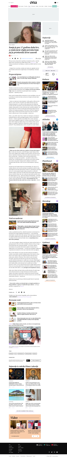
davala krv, (33, 62)
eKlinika (46, 119)
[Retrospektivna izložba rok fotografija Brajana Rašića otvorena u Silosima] (44, 102)
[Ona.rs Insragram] (54, 452)
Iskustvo (34, 353)
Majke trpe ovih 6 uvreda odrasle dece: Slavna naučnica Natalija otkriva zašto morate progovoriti (49, 58)
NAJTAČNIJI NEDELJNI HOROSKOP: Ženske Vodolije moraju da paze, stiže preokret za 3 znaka (49, 42)
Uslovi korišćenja (15, 347)
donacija (11, 353)
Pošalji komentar (36, 360)
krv (15, 353)
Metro (22, 286)
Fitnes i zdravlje (11, 44)
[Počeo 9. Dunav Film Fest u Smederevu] (44, 107)
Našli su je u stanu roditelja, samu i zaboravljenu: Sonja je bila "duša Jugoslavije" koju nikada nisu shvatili (49, 63)
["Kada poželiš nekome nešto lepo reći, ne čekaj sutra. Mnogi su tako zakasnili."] (44, 112)
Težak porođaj (28, 353)
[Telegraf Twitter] (52, 452)
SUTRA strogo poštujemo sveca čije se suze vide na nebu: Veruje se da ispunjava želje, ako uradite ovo (50, 47)
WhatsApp (20, 296)
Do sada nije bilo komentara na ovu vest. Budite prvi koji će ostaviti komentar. (17, 361)
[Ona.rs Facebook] (49, 452)
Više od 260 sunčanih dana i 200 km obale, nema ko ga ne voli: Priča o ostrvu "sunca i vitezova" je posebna (50, 52)
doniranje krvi (20, 353)
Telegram (28, 296)
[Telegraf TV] (57, 452)
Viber (24, 296)
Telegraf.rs (12, 2)
